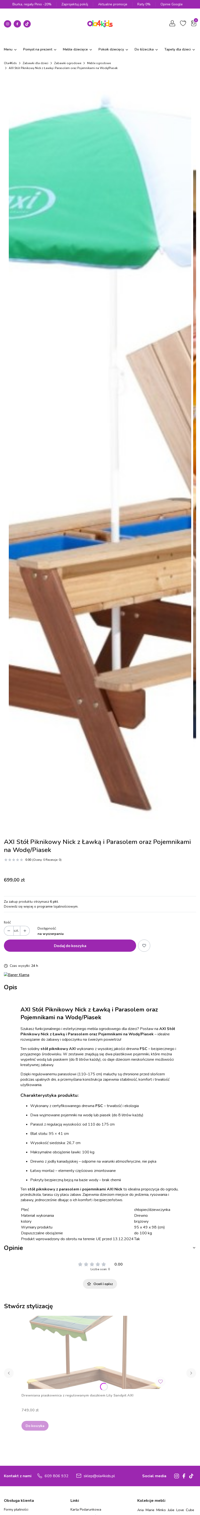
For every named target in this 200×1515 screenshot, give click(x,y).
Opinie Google (171, 4)
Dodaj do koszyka (70, 945)
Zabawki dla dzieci (35, 63)
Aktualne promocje (112, 4)
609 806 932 (57, 1476)
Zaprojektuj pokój (74, 4)
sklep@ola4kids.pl (99, 1476)
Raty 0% (143, 4)
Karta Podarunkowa (85, 1509)
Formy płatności (16, 1509)
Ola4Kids (10, 63)
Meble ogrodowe (99, 63)
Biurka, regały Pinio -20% (31, 4)
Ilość (7, 922)
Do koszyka (35, 1426)
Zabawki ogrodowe (67, 63)
